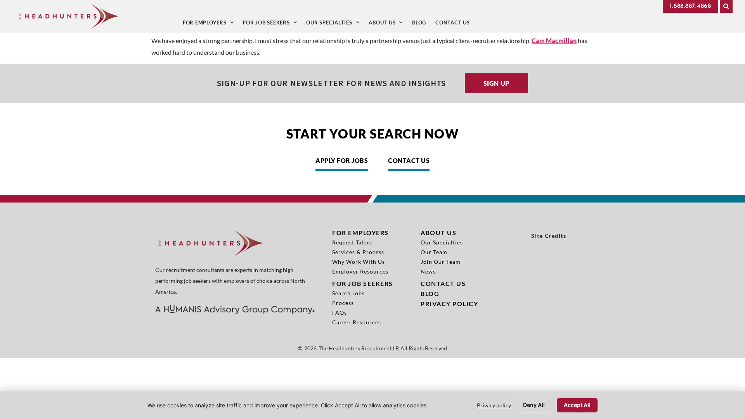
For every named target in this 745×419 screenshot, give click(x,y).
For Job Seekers (272, 24)
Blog (421, 24)
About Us (388, 24)
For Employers (211, 24)
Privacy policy (494, 405)
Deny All (534, 405)
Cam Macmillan (554, 40)
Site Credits (548, 236)
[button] (726, 6)
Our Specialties (335, 24)
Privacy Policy (449, 303)
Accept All (577, 405)
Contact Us (455, 24)
